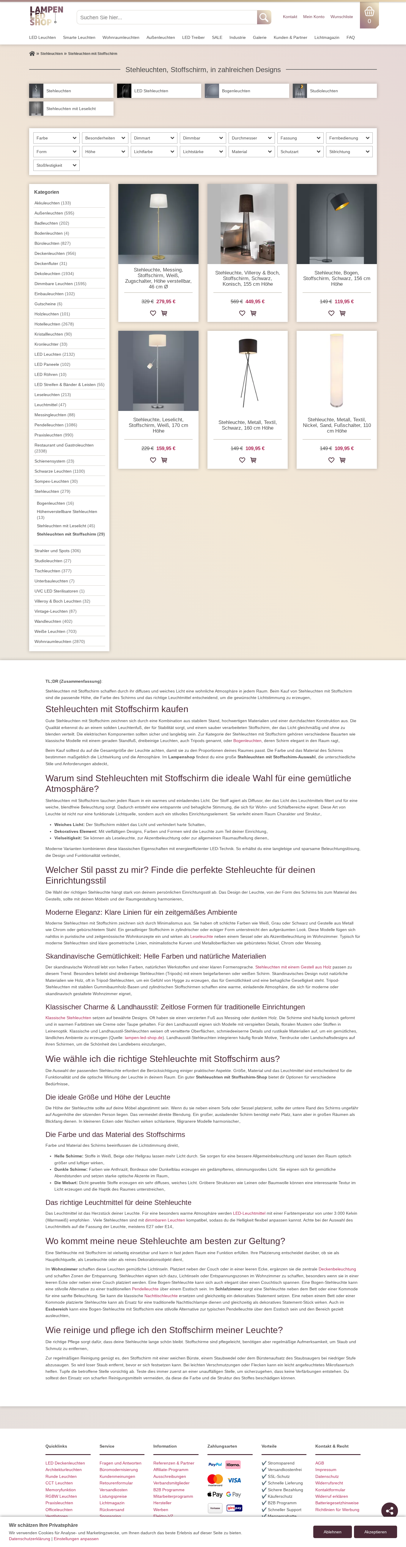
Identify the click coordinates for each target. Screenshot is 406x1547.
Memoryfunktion (60, 1489)
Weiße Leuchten (55, 631)
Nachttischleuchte (161, 1295)
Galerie (260, 37)
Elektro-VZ (163, 1516)
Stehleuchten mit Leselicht (66, 525)
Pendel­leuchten (55, 425)
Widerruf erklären (331, 1496)
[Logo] (46, 24)
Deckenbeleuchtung (337, 1269)
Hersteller (162, 1502)
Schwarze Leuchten (59, 471)
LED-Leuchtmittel (249, 1213)
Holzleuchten (52, 314)
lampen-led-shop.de (144, 1037)
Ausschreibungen (169, 1476)
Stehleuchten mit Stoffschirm (71, 534)
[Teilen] (390, 1511)
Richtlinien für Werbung (337, 1509)
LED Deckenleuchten (65, 1463)
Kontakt (290, 16)
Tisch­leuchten (53, 570)
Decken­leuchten (55, 253)
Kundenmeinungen (117, 1476)
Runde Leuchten (61, 1476)
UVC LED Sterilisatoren (59, 591)
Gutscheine (48, 303)
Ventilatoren (56, 1516)
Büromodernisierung (119, 1469)
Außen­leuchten (161, 37)
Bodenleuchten (51, 233)
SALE (217, 37)
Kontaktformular (330, 1489)
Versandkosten (114, 1489)
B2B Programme (169, 1489)
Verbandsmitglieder (171, 1483)
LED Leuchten (42, 37)
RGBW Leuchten (61, 1496)
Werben (160, 1509)
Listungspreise (113, 1496)
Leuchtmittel (50, 404)
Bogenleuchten (55, 503)
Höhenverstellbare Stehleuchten (67, 514)
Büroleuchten (52, 243)
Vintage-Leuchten (55, 611)
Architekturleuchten (63, 1469)
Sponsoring (110, 1516)
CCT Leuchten (59, 1483)
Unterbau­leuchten (54, 581)
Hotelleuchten (54, 324)
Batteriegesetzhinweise (337, 1502)
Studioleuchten (52, 560)
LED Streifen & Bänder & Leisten (69, 384)
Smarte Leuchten (79, 37)
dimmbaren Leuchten (165, 1220)
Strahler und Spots (57, 550)
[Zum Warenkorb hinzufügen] (164, 314)
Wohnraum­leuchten (121, 37)
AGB (319, 1463)
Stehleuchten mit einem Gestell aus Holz (293, 967)
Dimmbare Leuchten (60, 283)
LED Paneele (52, 364)
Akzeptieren (375, 1531)
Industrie (237, 37)
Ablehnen (333, 1531)
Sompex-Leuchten (56, 481)
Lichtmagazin (326, 37)
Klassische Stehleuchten (68, 1017)
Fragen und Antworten (120, 1463)
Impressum (325, 1469)
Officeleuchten (59, 1509)
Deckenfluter (50, 263)
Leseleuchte (201, 936)
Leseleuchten (52, 394)
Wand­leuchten (53, 621)
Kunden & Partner (290, 37)
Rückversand (112, 1509)
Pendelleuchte (145, 1288)
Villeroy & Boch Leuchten (62, 601)
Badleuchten (51, 223)
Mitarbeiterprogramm (173, 1496)
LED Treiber (193, 37)
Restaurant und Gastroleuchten (64, 448)
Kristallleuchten (53, 334)
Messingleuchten (54, 414)
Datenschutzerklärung (29, 1538)
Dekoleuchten (54, 273)
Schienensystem (54, 461)
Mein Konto (314, 16)
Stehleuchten (52, 491)
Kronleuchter (50, 344)
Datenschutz (327, 1476)
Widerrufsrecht (329, 1483)
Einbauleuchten (54, 293)
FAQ (351, 37)
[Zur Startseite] (32, 53)
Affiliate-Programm (170, 1469)
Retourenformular (116, 1483)
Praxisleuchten (53, 435)
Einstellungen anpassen (76, 1538)
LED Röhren (50, 374)
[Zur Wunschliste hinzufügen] (153, 314)
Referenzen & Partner (173, 1463)
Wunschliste (342, 16)
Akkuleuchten (52, 203)
